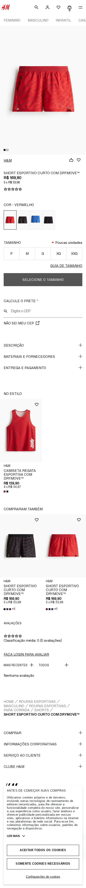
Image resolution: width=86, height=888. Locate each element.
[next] (82, 87)
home (9, 701)
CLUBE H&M (14, 767)
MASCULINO (38, 20)
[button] (21, 430)
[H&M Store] (5, 7)
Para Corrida (17, 710)
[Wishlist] (78, 160)
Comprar (12, 733)
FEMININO (12, 20)
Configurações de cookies (43, 876)
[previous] (3, 87)
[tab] (5, 150)
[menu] (80, 7)
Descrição (14, 345)
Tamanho (12, 242)
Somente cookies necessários (43, 863)
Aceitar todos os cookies (43, 850)
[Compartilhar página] (71, 160)
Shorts (41, 710)
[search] (36, 7)
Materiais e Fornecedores (29, 356)
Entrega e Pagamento (25, 368)
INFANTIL (63, 20)
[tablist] (43, 150)
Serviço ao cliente (22, 755)
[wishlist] (58, 7)
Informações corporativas (30, 744)
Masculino (14, 706)
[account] (47, 7)
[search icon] (5, 311)
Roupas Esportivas (37, 701)
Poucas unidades (68, 242)
